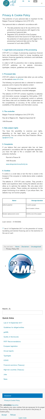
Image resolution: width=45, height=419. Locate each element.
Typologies (7, 355)
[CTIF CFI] (9, 3)
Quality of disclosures (11, 337)
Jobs (5, 374)
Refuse (13, 415)
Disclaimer (25, 246)
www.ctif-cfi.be (18, 79)
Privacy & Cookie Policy (12, 400)
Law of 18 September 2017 (13, 323)
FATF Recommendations (12, 341)
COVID (6, 360)
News (5, 379)
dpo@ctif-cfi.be (7, 137)
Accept (4, 415)
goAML (9, 280)
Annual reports (9, 351)
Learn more (22, 418)
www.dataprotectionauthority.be (16, 164)
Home (17, 246)
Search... (5, 309)
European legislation (11, 346)
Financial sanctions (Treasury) (14, 365)
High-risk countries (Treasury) (14, 369)
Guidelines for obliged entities (14, 327)
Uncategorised (36, 246)
